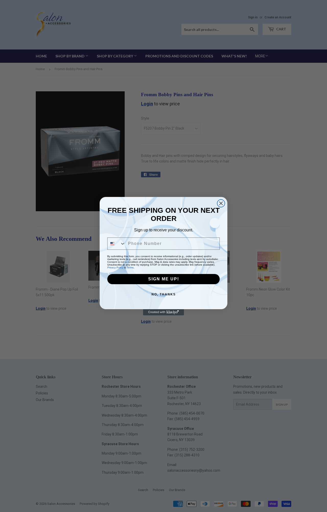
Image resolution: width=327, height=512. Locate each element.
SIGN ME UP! (163, 279)
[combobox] (116, 243)
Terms (130, 267)
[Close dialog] (221, 203)
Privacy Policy (115, 267)
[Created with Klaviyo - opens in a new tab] (163, 312)
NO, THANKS (163, 294)
